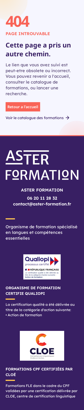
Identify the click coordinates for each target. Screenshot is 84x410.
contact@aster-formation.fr (42, 204)
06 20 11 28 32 (42, 198)
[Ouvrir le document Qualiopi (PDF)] (42, 266)
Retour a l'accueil (22, 106)
